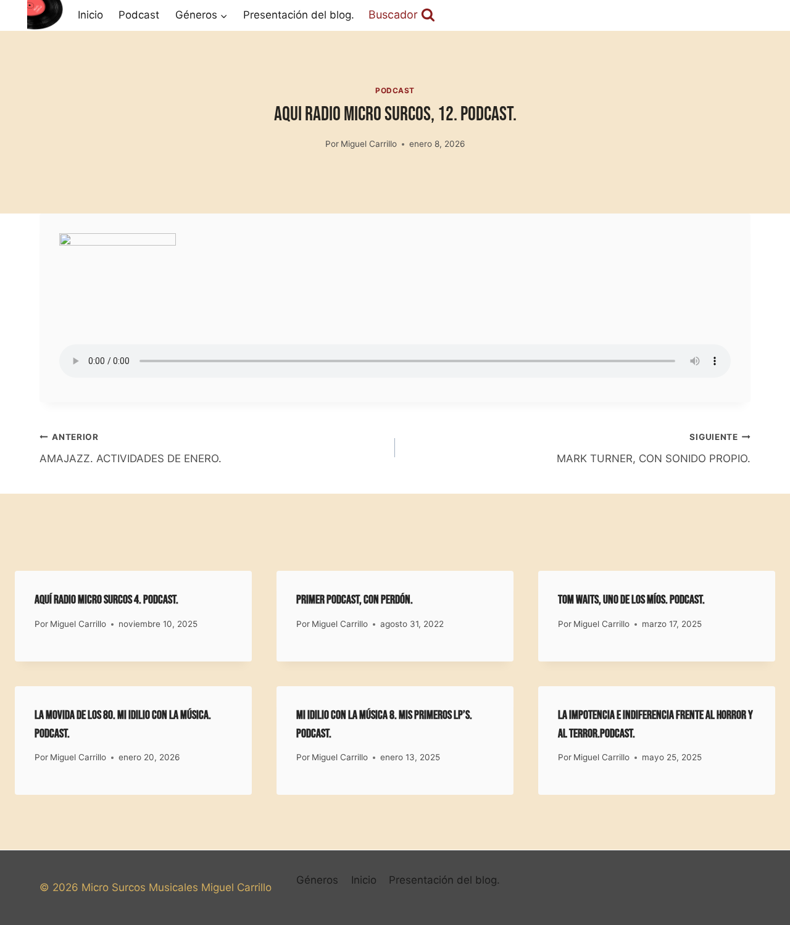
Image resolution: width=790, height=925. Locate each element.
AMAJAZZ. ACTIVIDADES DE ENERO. (131, 448)
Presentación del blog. (298, 15)
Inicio (90, 15)
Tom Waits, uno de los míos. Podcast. (631, 599)
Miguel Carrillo (369, 144)
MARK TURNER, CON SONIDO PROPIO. (653, 448)
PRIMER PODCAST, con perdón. (354, 599)
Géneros (317, 880)
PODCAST (395, 90)
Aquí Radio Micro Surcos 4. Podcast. (106, 599)
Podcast (138, 15)
